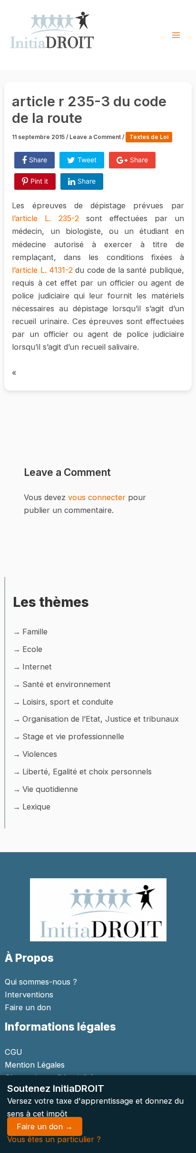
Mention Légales (35, 1064)
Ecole (32, 649)
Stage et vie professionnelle (73, 736)
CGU (13, 1052)
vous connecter (97, 497)
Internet (37, 666)
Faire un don (28, 1007)
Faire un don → (45, 1126)
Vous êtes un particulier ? (54, 1139)
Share (38, 160)
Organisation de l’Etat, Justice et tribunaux (100, 719)
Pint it (39, 181)
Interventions (29, 994)
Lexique (36, 806)
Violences (39, 754)
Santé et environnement (66, 684)
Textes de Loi (148, 137)
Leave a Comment (95, 137)
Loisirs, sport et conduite (67, 702)
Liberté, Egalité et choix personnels (87, 771)
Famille (35, 631)
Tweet (87, 160)
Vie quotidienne (50, 789)
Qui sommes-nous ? (41, 981)
